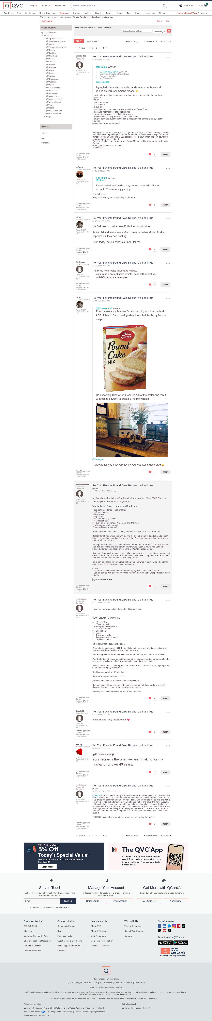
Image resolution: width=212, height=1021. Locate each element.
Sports (51, 84)
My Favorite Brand (56, 38)
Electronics (150, 13)
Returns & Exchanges (34, 946)
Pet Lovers (53, 93)
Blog (59, 931)
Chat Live (28, 931)
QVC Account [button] (119, 901)
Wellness (53, 81)
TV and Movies (55, 87)
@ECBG (101, 67)
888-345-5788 (30, 926)
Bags (128, 13)
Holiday (52, 73)
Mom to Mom (54, 96)
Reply (165, 154)
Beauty (98, 13)
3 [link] (96, 48)
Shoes (119, 13)
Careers (128, 936)
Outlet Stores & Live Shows (69, 941)
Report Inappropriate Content (83, 154)
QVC (42, 17)
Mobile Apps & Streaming (68, 946)
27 (84, 701)
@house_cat (104, 308)
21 (84, 157)
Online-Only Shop (47, 13)
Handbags (53, 55)
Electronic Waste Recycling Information (90, 1012)
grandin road (140, 983)
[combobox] (116, 5)
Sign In (159, 21)
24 (84, 287)
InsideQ (52, 44)
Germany (125, 1008)
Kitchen (162, 13)
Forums (60, 17)
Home (138, 13)
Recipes (68, 17)
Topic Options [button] (92, 41)
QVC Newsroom (98, 936)
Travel (51, 105)
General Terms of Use (113, 987)
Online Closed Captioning (74, 1008)
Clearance (64, 13)
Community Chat (55, 99)
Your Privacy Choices (32, 1012)
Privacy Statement (97, 987)
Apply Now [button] (175, 901)
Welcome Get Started (57, 41)
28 (84, 734)
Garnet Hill (128, 983)
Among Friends (55, 102)
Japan (138, 1008)
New (19, 13)
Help (167, 21)
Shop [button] (32, 5)
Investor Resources (100, 946)
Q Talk (51, 107)
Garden (76, 13)
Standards (45, 142)
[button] (181, 6)
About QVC (96, 926)
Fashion (87, 13)
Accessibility (44, 1015)
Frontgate (118, 983)
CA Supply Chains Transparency (59, 1012)
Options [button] (167, 57)
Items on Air (60, 5)
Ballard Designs (106, 983)
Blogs (48, 116)
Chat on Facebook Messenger (37, 941)
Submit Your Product (133, 931)
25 (84, 474)
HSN (95, 983)
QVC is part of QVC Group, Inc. (80, 983)
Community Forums (66, 926)
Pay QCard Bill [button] (148, 901)
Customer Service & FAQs (36, 936)
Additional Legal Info (94, 1008)
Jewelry (109, 13)
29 (84, 775)
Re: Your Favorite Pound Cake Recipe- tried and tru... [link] (93, 17)
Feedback (61, 950)
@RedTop (97, 795)
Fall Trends (30, 13)
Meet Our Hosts (64, 936)
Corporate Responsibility (102, 941)
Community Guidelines (33, 1008)
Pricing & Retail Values (53, 1008)
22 (84, 207)
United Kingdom (149, 1008)
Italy (132, 1008)
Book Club (53, 90)
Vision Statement (30, 1015)
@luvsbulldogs (103, 753)
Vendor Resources (132, 926)
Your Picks (8, 13)
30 (84, 826)
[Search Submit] (164, 5)
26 (84, 589)
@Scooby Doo (109, 72)
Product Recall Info (32, 950)
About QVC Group (99, 931)
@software (101, 180)
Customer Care (55, 113)
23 (84, 252)
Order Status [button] (92, 901)
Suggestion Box (55, 110)
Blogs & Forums (50, 17)
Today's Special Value (57, 47)
